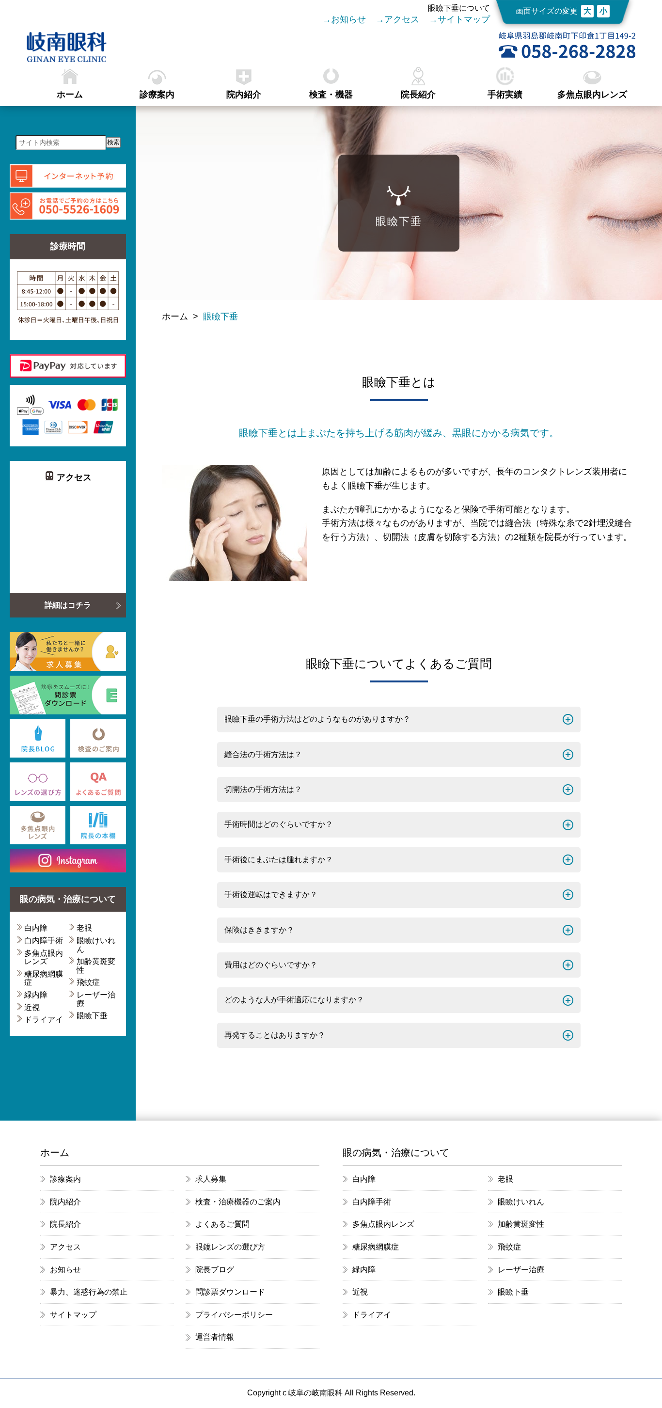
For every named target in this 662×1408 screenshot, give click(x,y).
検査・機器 (331, 94)
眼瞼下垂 (92, 1016)
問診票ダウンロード (230, 1292)
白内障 (35, 928)
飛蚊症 (88, 982)
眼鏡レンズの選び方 (230, 1247)
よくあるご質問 (222, 1224)
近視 (32, 1007)
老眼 (84, 928)
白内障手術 (43, 940)
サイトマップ (464, 19)
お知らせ (348, 19)
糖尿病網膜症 (43, 978)
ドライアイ (43, 1019)
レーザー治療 (96, 999)
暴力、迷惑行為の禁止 (88, 1292)
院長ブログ (214, 1270)
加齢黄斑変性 (96, 965)
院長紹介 (418, 94)
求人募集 (210, 1179)
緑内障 (35, 995)
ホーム (70, 94)
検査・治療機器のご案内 (238, 1202)
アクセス (401, 19)
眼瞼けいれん (96, 944)
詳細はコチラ (68, 605)
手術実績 (505, 94)
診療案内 (157, 94)
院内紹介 (243, 94)
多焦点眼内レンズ (592, 94)
